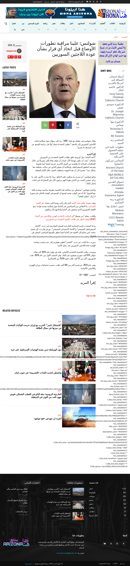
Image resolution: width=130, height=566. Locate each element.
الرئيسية (124, 36)
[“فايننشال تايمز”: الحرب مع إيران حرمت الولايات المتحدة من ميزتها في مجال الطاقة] (15, 79)
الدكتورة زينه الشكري (117, 201)
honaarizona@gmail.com (67, 553)
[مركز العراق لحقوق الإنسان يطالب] (35, 503)
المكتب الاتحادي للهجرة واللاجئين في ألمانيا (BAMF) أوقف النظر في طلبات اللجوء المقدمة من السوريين (65, 217)
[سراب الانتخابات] (35, 514)
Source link (91, 295)
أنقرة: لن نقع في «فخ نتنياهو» (47, 418)
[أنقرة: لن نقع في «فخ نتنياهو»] (79, 417)
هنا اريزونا (28, 564)
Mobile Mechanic (118, 212)
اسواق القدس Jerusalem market (116, 185)
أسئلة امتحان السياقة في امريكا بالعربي (116, 79)
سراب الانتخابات (21, 512)
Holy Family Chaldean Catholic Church (114, 97)
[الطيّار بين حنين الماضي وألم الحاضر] (35, 492)
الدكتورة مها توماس (117, 123)
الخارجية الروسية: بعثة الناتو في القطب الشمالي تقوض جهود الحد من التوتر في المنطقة (15, 190)
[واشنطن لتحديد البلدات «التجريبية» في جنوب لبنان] (15, 144)
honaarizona (11, 51)
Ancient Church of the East (115, 169)
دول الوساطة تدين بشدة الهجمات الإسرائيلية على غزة (16, 128)
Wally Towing (116, 224)
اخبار (116, 36)
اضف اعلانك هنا (115, 206)
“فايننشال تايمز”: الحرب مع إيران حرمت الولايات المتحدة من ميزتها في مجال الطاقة (15, 96)
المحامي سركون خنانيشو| (114, 162)
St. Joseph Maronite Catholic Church (114, 114)
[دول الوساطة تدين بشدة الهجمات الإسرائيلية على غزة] (15, 113)
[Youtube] (87, 1)
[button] (6, 23)
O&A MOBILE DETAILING (116, 176)
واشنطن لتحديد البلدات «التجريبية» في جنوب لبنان (15, 158)
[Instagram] (97, 1)
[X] (93, 1)
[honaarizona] (20, 51)
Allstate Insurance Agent (114, 194)
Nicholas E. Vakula (117, 130)
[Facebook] (100, 1)
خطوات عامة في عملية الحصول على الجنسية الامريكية (114, 151)
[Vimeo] (90, 1)
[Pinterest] (53, 125)
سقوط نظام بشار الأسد (82, 202)
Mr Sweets (117, 135)
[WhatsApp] (45, 125)
